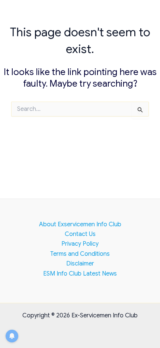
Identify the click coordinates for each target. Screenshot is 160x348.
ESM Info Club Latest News (80, 273)
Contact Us (80, 234)
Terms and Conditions (80, 254)
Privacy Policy (80, 244)
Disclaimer (80, 263)
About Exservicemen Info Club (80, 224)
